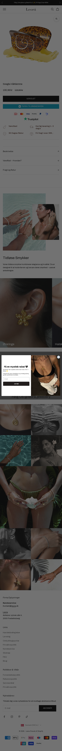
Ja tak (16, 384)
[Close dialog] (58, 357)
